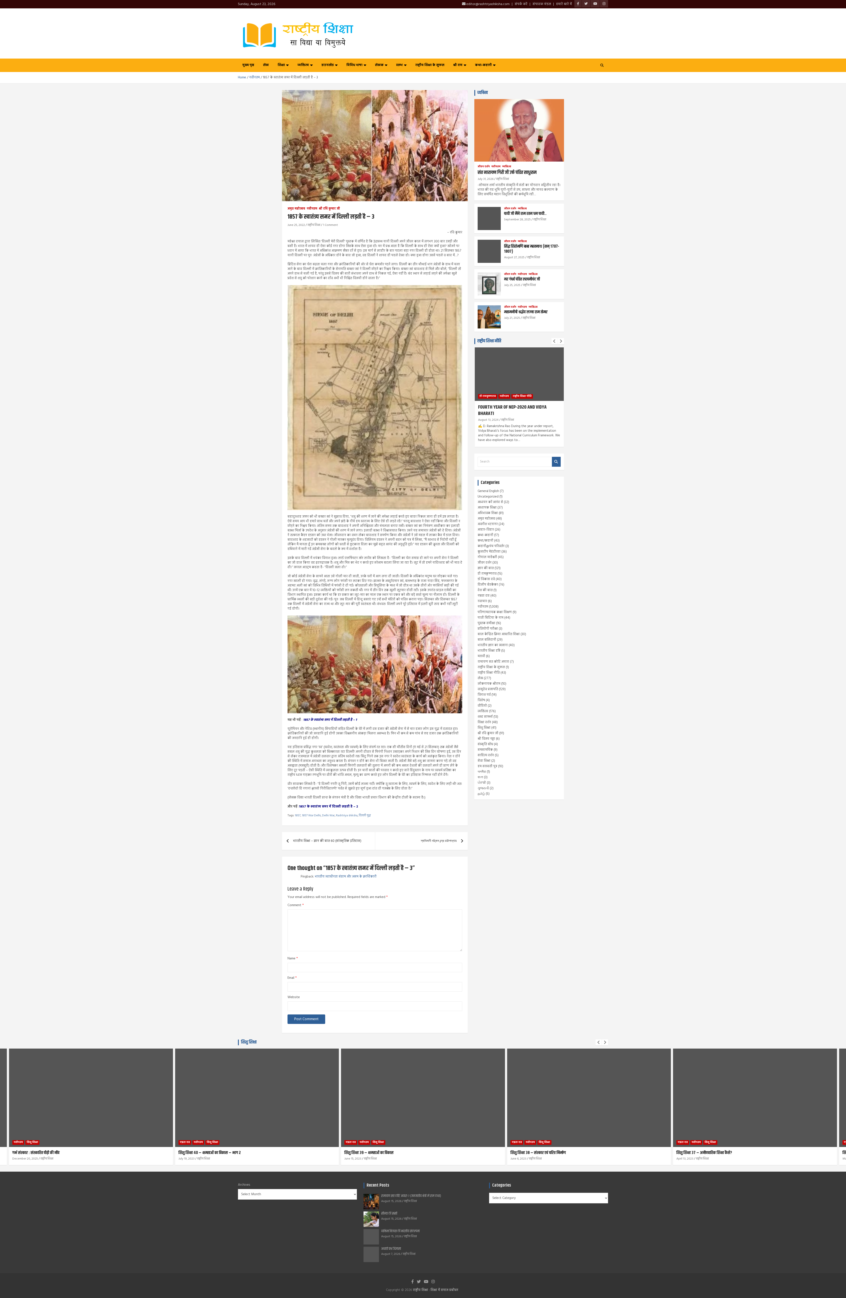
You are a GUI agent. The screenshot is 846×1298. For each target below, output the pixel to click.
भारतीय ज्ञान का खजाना (493, 645)
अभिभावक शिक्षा (488, 513)
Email (292, 978)
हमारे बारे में (564, 4)
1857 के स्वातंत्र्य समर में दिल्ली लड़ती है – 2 (328, 806)
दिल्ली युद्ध (365, 815)
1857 (298, 815)
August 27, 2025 (514, 257)
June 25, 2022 (296, 225)
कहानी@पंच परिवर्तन (491, 546)
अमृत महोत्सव (296, 209)
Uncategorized (488, 496)
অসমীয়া (482, 771)
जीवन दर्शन (484, 167)
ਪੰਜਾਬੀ (482, 782)
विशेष (481, 700)
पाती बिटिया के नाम (490, 617)
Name (293, 958)
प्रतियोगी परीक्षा (488, 628)
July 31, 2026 (486, 179)
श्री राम (457, 65)
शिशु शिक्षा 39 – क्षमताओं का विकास (203, 1153)
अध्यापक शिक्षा (487, 507)
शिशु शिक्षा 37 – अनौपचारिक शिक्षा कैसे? (538, 1153)
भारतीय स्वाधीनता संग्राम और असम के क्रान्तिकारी (346, 876)
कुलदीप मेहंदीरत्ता (489, 551)
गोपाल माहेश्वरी (487, 557)
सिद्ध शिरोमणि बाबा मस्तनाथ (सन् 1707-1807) (531, 249)
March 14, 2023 (686, 1158)
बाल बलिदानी (487, 639)
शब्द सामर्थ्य (485, 716)
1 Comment (330, 225)
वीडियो (482, 705)
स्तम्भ (399, 65)
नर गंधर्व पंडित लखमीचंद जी (522, 279)
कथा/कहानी (485, 540)
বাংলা (480, 777)
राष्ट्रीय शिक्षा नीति (489, 341)
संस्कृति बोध (485, 744)
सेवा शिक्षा (484, 760)
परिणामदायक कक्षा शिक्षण (495, 612)
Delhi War (328, 815)
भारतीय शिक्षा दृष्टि (489, 650)
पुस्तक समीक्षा (486, 623)
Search (556, 462)
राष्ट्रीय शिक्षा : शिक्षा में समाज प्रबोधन (435, 1290)
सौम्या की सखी (389, 1213)
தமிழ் (481, 793)
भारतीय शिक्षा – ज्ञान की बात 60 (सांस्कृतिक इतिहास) (327, 841)
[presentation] (554, 341)
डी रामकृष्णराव (487, 396)
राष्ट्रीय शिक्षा (314, 225)
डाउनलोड (327, 65)
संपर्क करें (521, 4)
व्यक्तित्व (303, 65)
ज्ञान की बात (486, 568)
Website (294, 997)
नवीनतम (312, 209)
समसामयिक (485, 749)
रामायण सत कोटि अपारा (493, 661)
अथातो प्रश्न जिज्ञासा (391, 1249)
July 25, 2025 (512, 285)
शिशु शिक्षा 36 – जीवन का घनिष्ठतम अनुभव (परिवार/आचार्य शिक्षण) (722, 1153)
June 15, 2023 (186, 1158)
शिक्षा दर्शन (484, 722)
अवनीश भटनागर (488, 524)
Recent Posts (378, 1185)
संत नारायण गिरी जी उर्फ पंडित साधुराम (507, 172)
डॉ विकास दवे (486, 579)
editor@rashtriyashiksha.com (488, 4)
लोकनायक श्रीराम (489, 683)
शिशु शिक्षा (484, 727)
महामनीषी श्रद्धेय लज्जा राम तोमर (525, 312)
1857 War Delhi (311, 815)
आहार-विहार (486, 529)
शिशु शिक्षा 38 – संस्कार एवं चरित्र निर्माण (372, 1153)
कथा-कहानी (483, 65)
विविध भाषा (354, 65)
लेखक (379, 65)
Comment (296, 905)
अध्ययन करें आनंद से (490, 502)
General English (488, 491)
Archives (244, 1185)
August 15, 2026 (391, 1201)
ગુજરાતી (483, 788)
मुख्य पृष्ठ (248, 65)
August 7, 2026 (390, 1254)
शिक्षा (281, 65)
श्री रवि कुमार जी (329, 209)
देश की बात (485, 590)
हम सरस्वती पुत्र (487, 766)
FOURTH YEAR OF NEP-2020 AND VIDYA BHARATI (512, 410)
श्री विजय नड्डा (486, 738)
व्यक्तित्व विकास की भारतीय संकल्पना (400, 1231)
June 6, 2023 (352, 1158)
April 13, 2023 (518, 1158)
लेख (266, 65)
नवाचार (482, 601)
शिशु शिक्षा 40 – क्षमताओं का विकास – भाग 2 (44, 1153)
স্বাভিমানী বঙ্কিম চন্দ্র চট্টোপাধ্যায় (439, 841)
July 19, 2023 (21, 1158)
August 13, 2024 (488, 419)
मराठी (481, 656)
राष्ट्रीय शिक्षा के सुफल (429, 65)
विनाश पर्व (484, 694)
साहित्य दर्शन (486, 755)
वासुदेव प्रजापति (488, 689)
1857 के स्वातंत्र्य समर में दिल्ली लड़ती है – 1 (330, 720)
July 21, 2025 (512, 318)
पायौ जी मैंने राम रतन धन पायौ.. (525, 213)
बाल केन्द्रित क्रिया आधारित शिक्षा (499, 634)
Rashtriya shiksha (347, 815)
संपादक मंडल (541, 4)
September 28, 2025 (517, 219)
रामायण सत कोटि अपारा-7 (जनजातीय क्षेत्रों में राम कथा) (411, 1196)
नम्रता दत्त (484, 595)
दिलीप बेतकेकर (488, 584)
